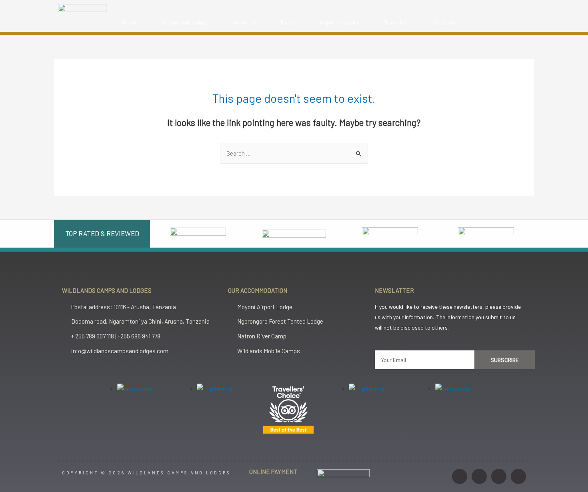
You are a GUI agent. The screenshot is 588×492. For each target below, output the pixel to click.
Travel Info (396, 22)
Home (130, 22)
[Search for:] (294, 153)
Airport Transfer (339, 22)
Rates (288, 22)
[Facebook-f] (479, 476)
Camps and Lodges (185, 22)
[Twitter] (498, 476)
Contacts (445, 22)
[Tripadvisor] (518, 476)
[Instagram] (459, 476)
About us (245, 22)
